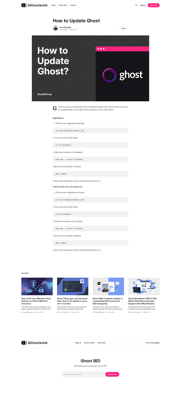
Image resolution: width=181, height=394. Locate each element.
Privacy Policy (89, 343)
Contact (73, 5)
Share (124, 28)
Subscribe (153, 5)
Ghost (157, 343)
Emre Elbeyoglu (65, 27)
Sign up (78, 343)
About (53, 5)
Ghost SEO (63, 5)
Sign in (143, 5)
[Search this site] (136, 5)
